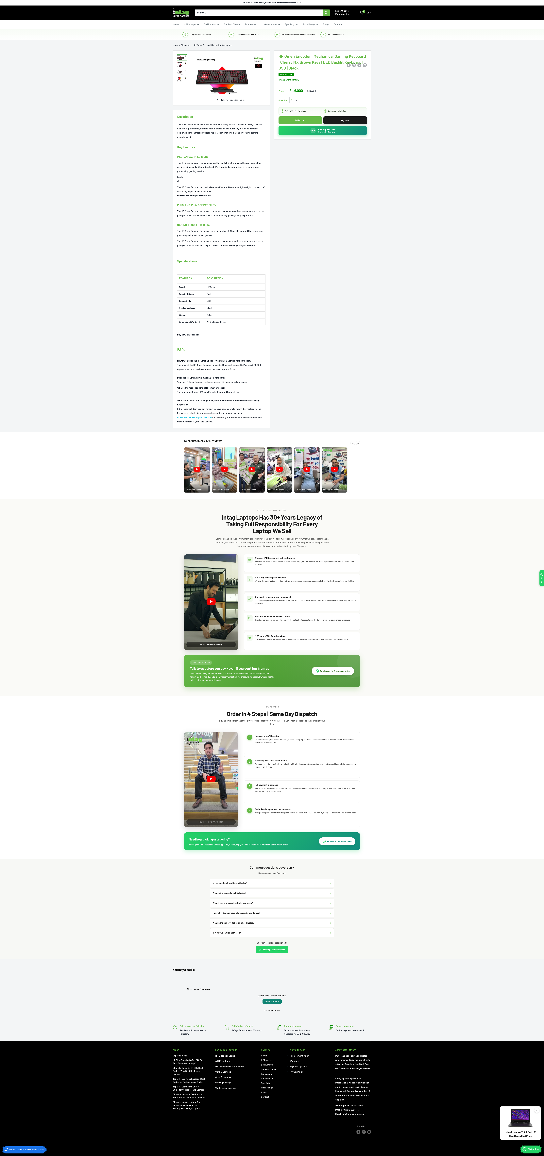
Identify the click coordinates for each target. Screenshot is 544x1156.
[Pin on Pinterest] (354, 65)
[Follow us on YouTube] (369, 1132)
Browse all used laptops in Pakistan (194, 417)
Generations (270, 24)
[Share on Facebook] (349, 65)
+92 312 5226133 (351, 1109)
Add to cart (300, 120)
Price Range (309, 24)
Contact (338, 24)
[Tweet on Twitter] (359, 65)
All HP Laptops (222, 1061)
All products (186, 45)
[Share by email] (365, 65)
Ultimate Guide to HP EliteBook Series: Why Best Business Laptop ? (188, 1071)
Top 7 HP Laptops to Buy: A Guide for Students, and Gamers (188, 1088)
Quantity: (283, 100)
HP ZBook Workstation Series (229, 1066)
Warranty (294, 1061)
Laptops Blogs (180, 1055)
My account (341, 14)
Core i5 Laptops (223, 1077)
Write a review (272, 1001)
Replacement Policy (299, 1055)
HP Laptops (190, 24)
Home (176, 24)
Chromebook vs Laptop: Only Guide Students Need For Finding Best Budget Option (187, 1105)
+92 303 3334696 (355, 1105)
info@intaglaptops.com (353, 1114)
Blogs (326, 24)
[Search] (326, 12)
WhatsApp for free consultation (335, 671)
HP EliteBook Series (225, 1055)
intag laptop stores (289, 80)
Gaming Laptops (223, 1082)
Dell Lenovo (210, 24)
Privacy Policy (296, 1071)
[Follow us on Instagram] (364, 1132)
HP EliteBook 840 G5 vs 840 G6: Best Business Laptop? (188, 1062)
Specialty (290, 24)
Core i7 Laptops (223, 1071)
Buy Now (345, 120)
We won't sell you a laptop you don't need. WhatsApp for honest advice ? (272, 3)
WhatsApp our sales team (339, 841)
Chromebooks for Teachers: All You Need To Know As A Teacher (189, 1096)
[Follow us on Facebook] (358, 1132)
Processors (250, 24)
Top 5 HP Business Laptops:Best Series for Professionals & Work (189, 1080)
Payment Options (298, 1066)
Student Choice (232, 24)
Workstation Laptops (225, 1087)
